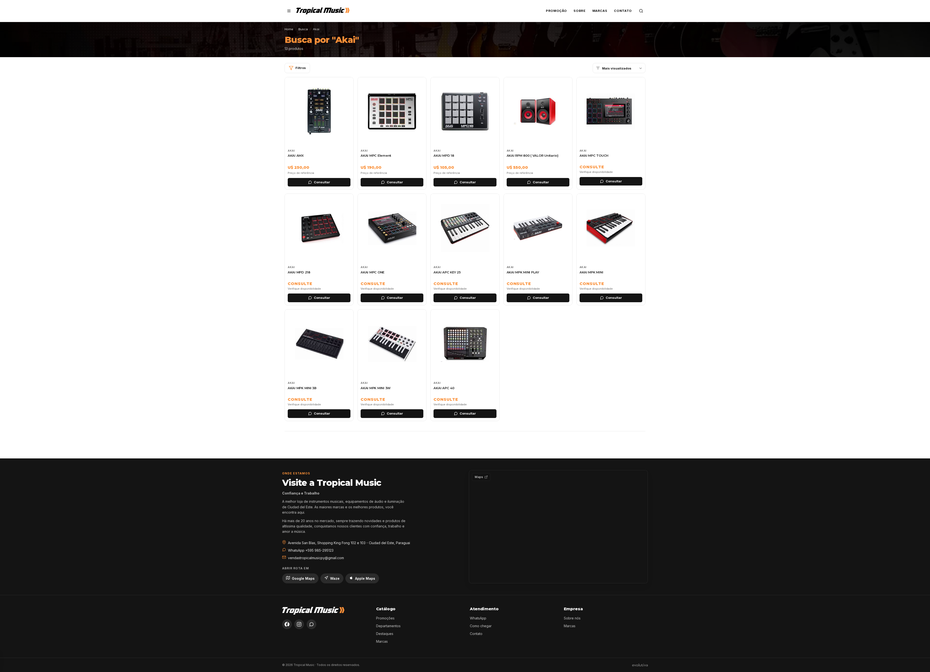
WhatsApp (478, 618)
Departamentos (388, 626)
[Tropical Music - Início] (322, 10)
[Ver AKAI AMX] (319, 133)
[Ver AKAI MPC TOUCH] (611, 133)
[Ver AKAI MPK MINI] (611, 249)
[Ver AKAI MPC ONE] (392, 249)
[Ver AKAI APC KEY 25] (465, 249)
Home (289, 29)
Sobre (579, 11)
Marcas (599, 11)
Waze (335, 578)
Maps (479, 477)
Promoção (556, 11)
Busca (303, 29)
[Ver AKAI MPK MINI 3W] (392, 365)
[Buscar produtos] (641, 11)
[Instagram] (299, 624)
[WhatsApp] (311, 624)
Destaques (384, 634)
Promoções (385, 618)
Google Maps (303, 578)
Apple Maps (365, 578)
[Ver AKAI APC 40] (465, 365)
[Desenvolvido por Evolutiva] (640, 665)
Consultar (322, 182)
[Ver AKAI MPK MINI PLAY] (538, 249)
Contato (623, 11)
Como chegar (481, 626)
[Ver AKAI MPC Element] (392, 133)
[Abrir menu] (289, 11)
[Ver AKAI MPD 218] (319, 249)
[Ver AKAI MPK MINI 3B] (319, 365)
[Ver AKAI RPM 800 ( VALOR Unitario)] (538, 133)
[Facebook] (287, 624)
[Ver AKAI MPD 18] (465, 133)
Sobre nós (572, 618)
